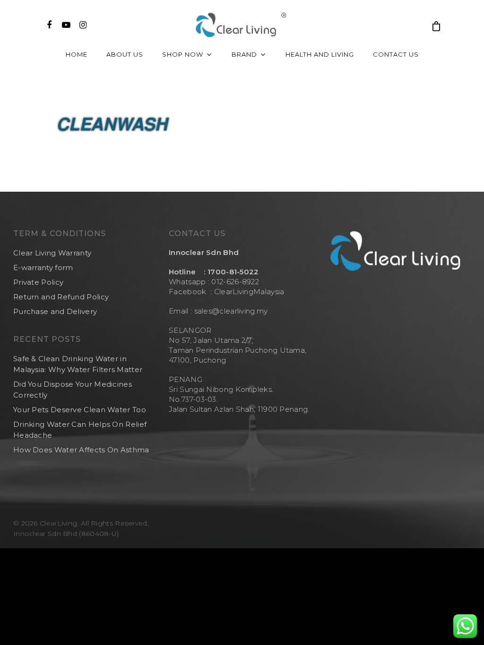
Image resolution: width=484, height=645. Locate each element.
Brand (244, 54)
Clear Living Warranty (52, 252)
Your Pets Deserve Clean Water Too (79, 409)
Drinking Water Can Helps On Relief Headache (80, 430)
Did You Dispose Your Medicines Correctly (72, 389)
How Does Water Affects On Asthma (81, 449)
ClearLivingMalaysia (249, 291)
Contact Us (396, 54)
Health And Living (319, 54)
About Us (124, 54)
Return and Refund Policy (61, 296)
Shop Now (182, 54)
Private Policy (38, 282)
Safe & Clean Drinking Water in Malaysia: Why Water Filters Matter (77, 364)
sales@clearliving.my (230, 310)
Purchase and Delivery (55, 311)
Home (76, 54)
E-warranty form (43, 267)
